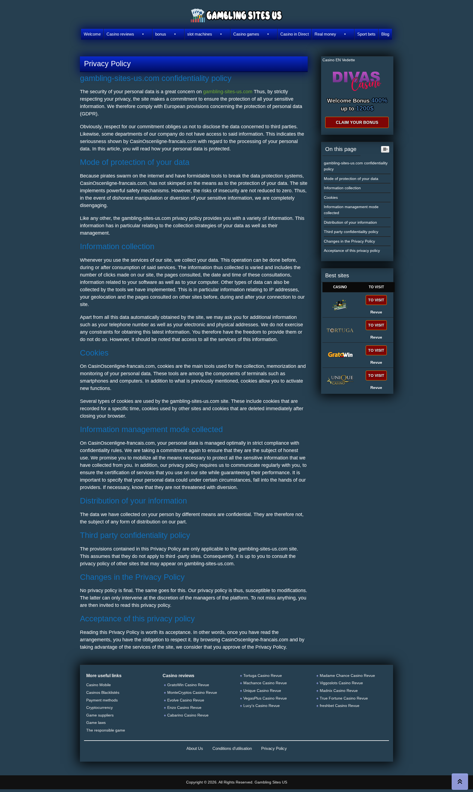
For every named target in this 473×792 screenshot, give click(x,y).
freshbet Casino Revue (339, 705)
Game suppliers (100, 715)
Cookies (331, 197)
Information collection (342, 188)
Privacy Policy (274, 748)
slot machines (199, 34)
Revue (376, 312)
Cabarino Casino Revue (188, 715)
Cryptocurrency (99, 707)
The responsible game (105, 730)
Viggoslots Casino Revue (341, 683)
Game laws (96, 722)
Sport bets (366, 34)
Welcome (92, 34)
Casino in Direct (294, 34)
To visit (376, 300)
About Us (194, 748)
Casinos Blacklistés (102, 692)
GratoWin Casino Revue (188, 685)
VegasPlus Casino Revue (265, 698)
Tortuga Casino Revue (262, 675)
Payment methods (102, 700)
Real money (325, 34)
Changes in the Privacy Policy (349, 241)
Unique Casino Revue (262, 690)
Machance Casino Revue (265, 683)
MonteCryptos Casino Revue (192, 692)
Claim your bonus (357, 122)
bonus (160, 34)
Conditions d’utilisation (232, 748)
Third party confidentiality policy (351, 231)
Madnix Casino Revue (339, 690)
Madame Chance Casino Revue (347, 675)
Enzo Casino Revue (184, 707)
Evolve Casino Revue (185, 700)
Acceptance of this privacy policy (352, 250)
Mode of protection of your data (351, 178)
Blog (385, 34)
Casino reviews (120, 34)
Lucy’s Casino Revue (261, 705)
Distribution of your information (350, 222)
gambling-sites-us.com (227, 91)
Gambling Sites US (271, 782)
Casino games (246, 34)
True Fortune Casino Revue (344, 698)
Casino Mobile (98, 685)
